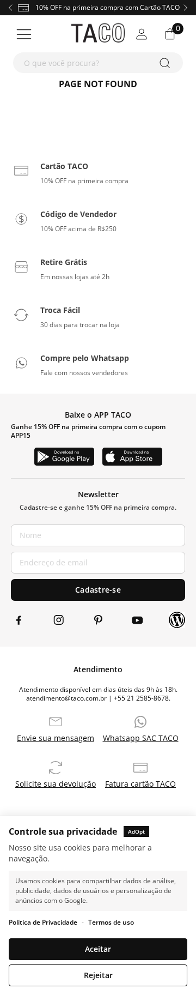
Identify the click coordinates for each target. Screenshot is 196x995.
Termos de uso (111, 922)
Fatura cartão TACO (140, 784)
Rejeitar (98, 975)
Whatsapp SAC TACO (141, 738)
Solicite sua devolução (55, 784)
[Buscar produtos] (167, 62)
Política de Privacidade (43, 922)
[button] (98, 170)
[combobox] (98, 62)
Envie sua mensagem (55, 738)
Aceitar (98, 949)
